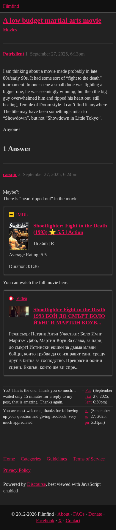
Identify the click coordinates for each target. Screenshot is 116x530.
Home (9, 458)
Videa (21, 298)
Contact (73, 520)
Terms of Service (89, 458)
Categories (31, 458)
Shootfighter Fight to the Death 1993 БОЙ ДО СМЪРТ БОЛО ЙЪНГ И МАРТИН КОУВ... (69, 316)
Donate (95, 514)
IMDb (22, 214)
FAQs (78, 514)
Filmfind (11, 6)
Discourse (36, 484)
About (63, 514)
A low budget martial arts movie (52, 20)
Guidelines (57, 458)
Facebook (45, 520)
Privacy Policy (17, 470)
